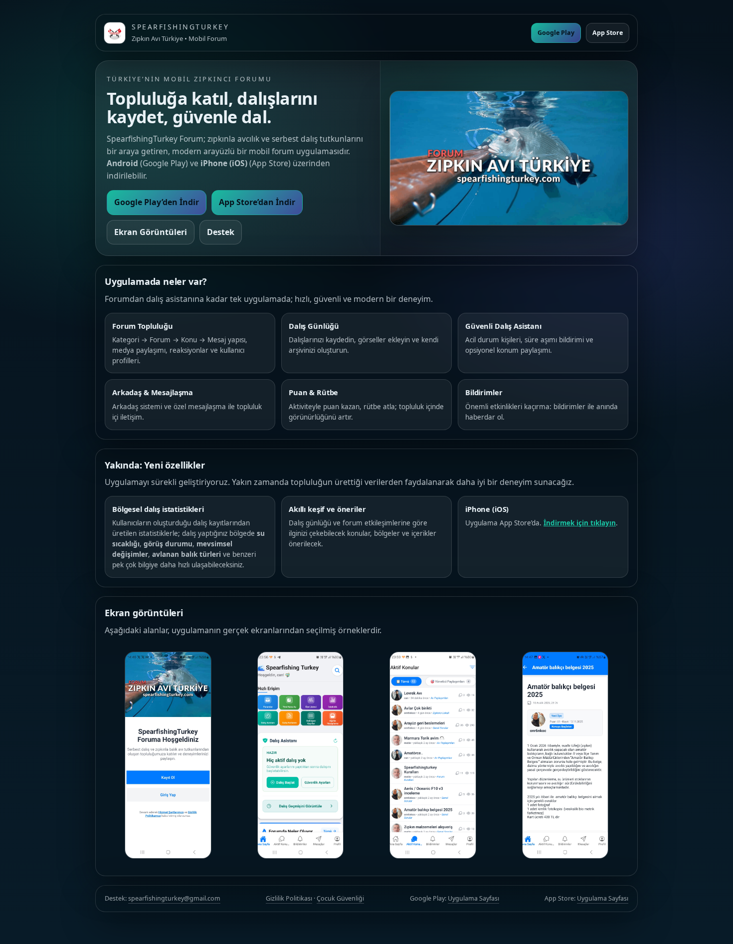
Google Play (556, 32)
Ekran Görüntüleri (150, 232)
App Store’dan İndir (257, 202)
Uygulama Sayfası (473, 898)
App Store (607, 32)
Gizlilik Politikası (289, 898)
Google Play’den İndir (156, 202)
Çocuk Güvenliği (340, 898)
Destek (220, 232)
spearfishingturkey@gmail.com (174, 898)
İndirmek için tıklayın (580, 522)
